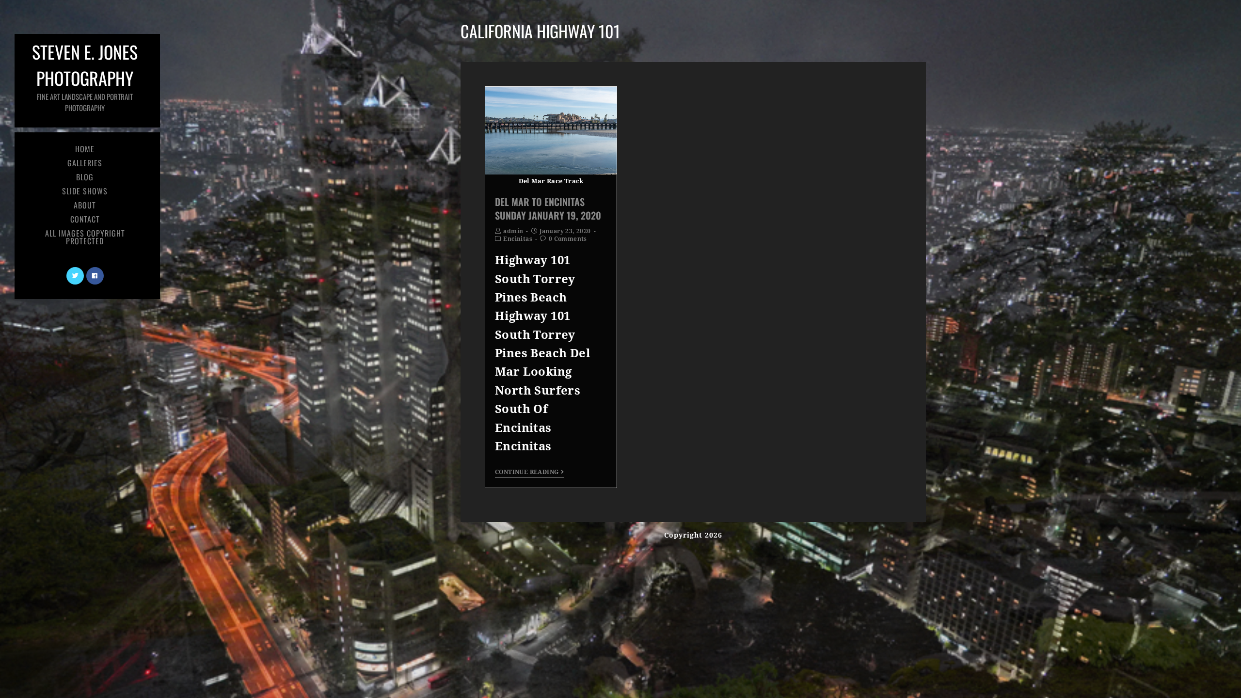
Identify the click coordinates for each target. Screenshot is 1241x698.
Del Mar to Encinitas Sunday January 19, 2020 (548, 208)
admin (513, 231)
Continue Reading (526, 472)
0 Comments (568, 239)
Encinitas (517, 239)
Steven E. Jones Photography (85, 76)
